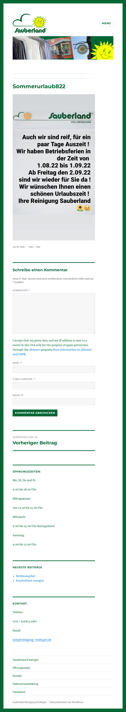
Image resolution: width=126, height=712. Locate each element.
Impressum (19, 692)
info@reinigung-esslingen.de (32, 639)
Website (18, 395)
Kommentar (21, 290)
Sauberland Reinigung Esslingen (30, 702)
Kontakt (17, 676)
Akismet (34, 349)
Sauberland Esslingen (26, 660)
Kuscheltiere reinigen (30, 580)
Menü (106, 23)
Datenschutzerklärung (25, 684)
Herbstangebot (26, 576)
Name (17, 362)
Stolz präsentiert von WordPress (66, 702)
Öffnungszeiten (21, 668)
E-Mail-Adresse (24, 379)
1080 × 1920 (34, 246)
